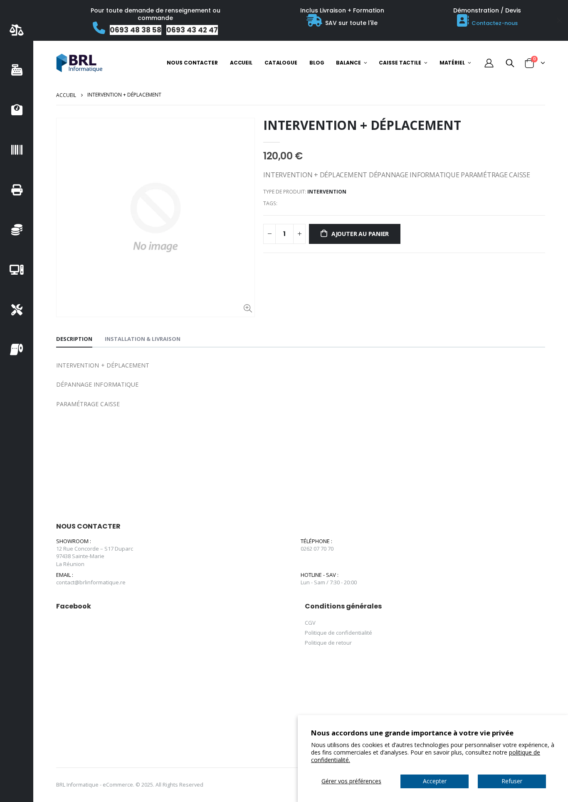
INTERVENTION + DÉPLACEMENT (362, 125)
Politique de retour (328, 642)
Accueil (66, 95)
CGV (310, 622)
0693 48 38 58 (135, 30)
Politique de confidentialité (338, 632)
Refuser (511, 781)
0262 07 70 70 (317, 548)
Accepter (435, 781)
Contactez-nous (495, 23)
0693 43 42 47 (192, 30)
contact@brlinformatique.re (91, 582)
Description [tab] (74, 339)
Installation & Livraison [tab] (142, 339)
